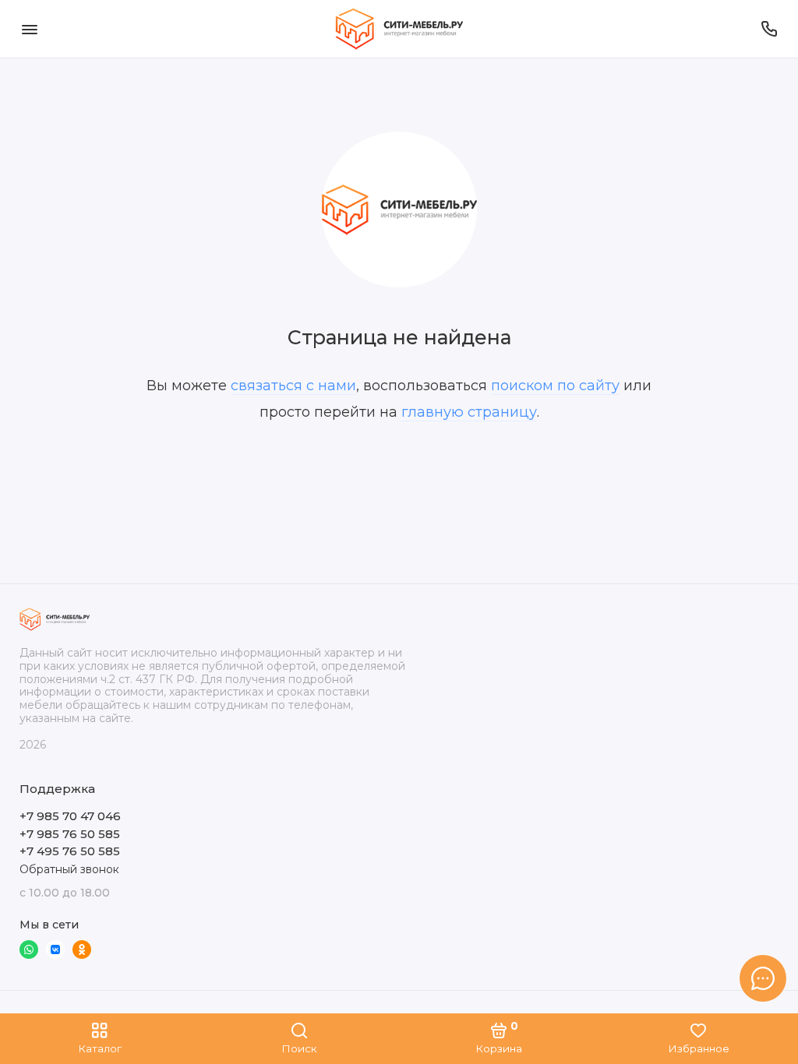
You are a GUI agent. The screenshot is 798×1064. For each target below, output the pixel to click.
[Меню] (29, 29)
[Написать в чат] (763, 978)
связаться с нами (293, 385)
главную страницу (469, 412)
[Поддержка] (769, 29)
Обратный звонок (69, 869)
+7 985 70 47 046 (70, 816)
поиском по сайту (555, 385)
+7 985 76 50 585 (69, 833)
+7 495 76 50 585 (69, 851)
